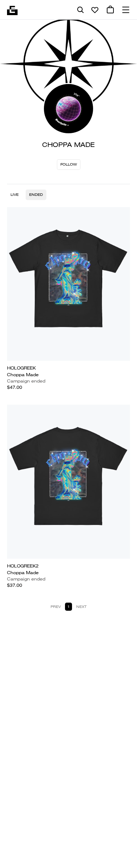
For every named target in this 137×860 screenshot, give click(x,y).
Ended (36, 194)
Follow (68, 164)
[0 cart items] (110, 10)
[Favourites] (95, 10)
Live (15, 194)
